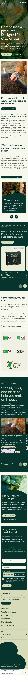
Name (4, 564)
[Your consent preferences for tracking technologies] (25, 672)
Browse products (19, 54)
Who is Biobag (7, 615)
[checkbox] (3, 579)
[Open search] (20, 2)
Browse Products (9, 519)
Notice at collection (7, 673)
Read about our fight (9, 109)
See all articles (7, 464)
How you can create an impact (11, 177)
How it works (6, 54)
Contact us (6, 603)
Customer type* (6, 571)
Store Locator (7, 622)
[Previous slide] (11, 217)
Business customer (8, 574)
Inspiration (5, 619)
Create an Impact (8, 612)
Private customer (19, 574)
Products (5, 609)
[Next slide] (16, 217)
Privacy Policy (10, 581)
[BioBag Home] (3, 2)
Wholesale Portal (9, 516)
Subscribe (7, 586)
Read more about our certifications (12, 326)
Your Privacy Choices (12, 670)
